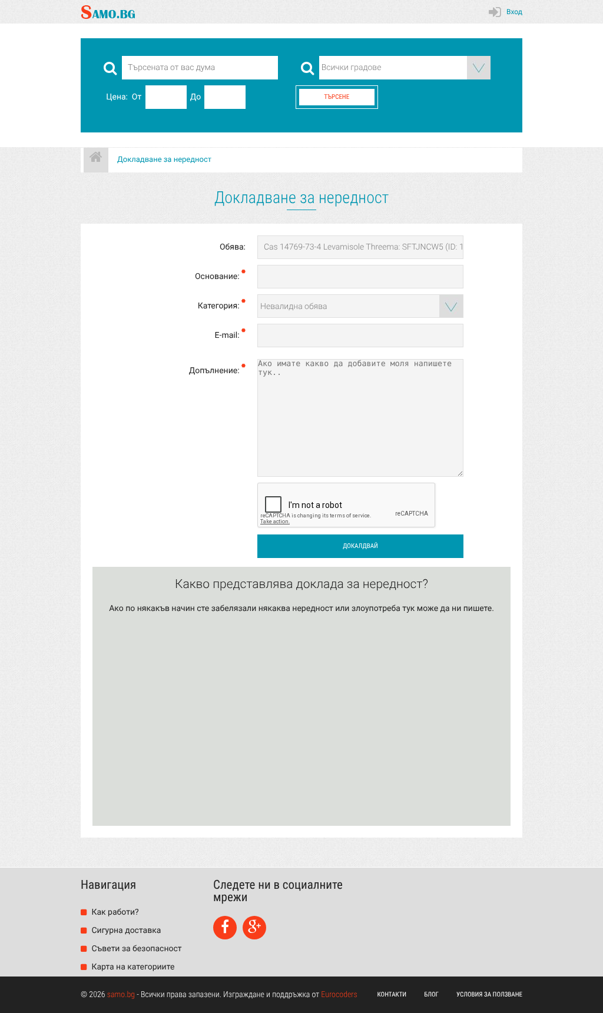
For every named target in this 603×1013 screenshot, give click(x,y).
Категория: (219, 306)
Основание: (218, 276)
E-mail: (228, 335)
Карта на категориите (132, 967)
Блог (431, 994)
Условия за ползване (489, 994)
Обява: (233, 247)
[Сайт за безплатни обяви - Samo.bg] (108, 12)
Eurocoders (339, 994)
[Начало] (96, 160)
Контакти (392, 994)
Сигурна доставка (125, 930)
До (195, 97)
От (136, 97)
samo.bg (121, 994)
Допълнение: (215, 371)
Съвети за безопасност (136, 949)
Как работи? (114, 912)
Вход (514, 12)
